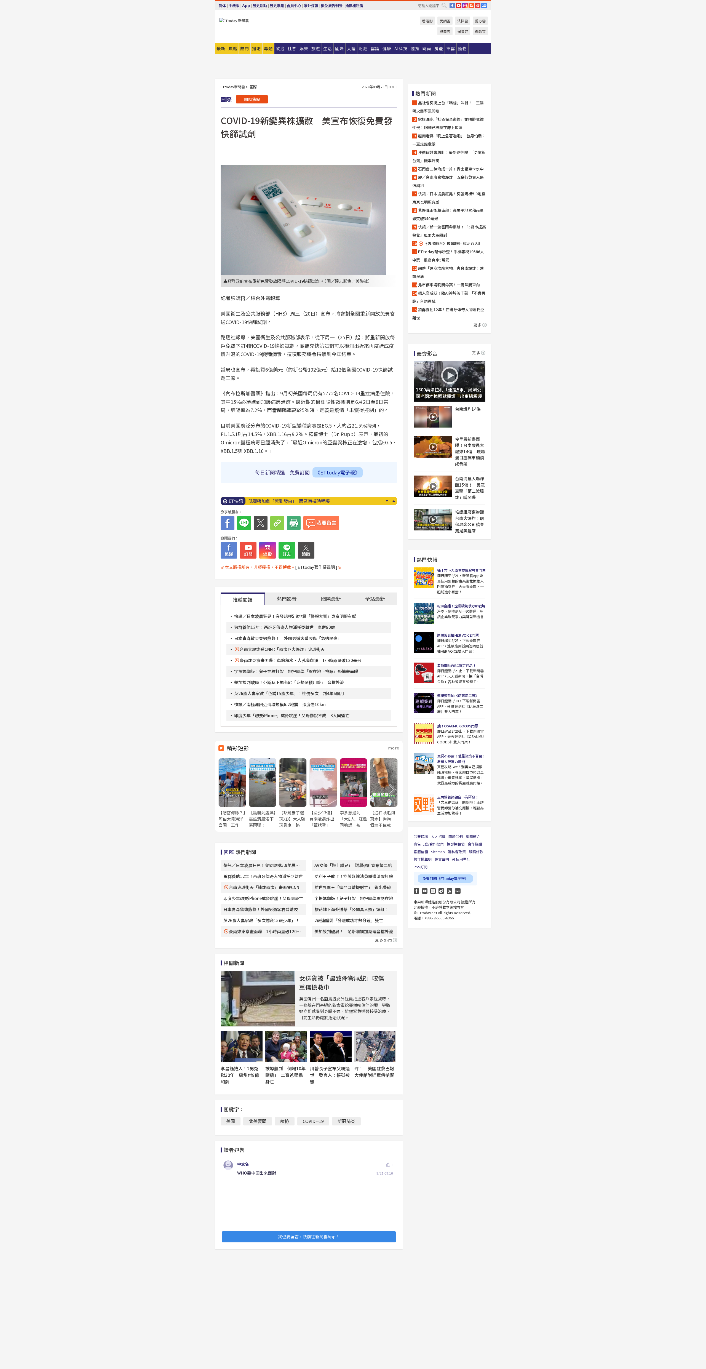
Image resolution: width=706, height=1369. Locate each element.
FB (452, 5)
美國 (230, 1121)
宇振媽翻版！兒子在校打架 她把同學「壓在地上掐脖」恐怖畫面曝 (296, 671)
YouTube (458, 5)
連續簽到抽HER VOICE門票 (457, 635)
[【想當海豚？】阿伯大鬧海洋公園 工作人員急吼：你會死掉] (232, 793)
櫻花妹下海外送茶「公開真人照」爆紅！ (351, 909)
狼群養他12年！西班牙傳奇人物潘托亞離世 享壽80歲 (284, 627)
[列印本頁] (294, 523)
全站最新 (375, 598)
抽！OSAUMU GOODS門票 (457, 725)
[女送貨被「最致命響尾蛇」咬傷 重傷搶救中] (258, 998)
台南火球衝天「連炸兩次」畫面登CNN (264, 887)
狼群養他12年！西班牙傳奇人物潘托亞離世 (290, 501)
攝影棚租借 (354, 6)
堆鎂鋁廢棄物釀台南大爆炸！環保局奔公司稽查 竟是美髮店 (470, 521)
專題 (268, 48)
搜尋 (444, 5)
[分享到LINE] (244, 523)
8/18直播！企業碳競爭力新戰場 (461, 606)
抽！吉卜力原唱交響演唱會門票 (461, 570)
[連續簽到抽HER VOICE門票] (424, 642)
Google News (484, 5)
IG (465, 5)
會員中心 (294, 6)
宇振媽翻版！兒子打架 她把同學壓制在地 (353, 898)
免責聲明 (442, 859)
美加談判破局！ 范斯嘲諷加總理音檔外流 (353, 931)
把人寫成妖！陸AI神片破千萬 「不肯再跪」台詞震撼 (448, 297)
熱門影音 (287, 598)
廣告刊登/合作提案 (429, 844)
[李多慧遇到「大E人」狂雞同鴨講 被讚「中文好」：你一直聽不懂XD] (353, 793)
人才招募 (438, 836)
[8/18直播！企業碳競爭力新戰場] (424, 613)
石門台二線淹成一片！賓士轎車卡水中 (451, 169)
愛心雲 (480, 20)
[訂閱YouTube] (248, 550)
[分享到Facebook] (227, 523)
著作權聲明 (423, 859)
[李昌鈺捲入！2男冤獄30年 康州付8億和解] (242, 1046)
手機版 (234, 6)
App (246, 6)
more (393, 748)
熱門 (244, 48)
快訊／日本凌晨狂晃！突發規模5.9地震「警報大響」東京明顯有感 (295, 616)
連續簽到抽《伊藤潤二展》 (457, 695)
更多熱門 (384, 940)
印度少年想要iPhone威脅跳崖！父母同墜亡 (263, 898)
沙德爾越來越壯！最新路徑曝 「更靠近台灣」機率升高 (449, 156)
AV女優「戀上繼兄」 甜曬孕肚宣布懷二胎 (353, 865)
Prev (393, 501)
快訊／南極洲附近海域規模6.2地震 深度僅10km (280, 704)
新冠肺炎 (346, 1121)
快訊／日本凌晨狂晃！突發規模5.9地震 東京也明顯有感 (449, 198)
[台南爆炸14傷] (433, 417)
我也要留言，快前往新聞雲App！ (309, 1236)
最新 (220, 48)
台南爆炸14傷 (468, 409)
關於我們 (455, 836)
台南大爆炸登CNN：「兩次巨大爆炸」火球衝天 (282, 649)
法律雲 (462, 20)
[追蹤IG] (267, 550)
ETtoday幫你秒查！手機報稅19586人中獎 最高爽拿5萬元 (448, 256)
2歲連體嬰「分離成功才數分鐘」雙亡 (348, 920)
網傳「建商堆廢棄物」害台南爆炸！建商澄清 (448, 272)
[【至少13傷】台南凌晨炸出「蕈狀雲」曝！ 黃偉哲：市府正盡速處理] (323, 793)
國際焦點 (252, 99)
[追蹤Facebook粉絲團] (229, 550)
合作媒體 (475, 844)
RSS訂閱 (420, 866)
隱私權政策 (457, 851)
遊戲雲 (480, 31)
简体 (222, 6)
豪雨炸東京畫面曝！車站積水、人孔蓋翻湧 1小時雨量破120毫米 (300, 660)
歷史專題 (277, 6)
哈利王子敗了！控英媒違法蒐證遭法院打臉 (353, 876)
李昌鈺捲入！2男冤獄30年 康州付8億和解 (240, 1075)
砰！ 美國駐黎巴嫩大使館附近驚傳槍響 (374, 1071)
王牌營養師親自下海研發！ (457, 797)
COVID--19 (313, 1121)
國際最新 (331, 598)
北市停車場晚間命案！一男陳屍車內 (449, 284)
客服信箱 (421, 851)
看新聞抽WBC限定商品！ (456, 665)
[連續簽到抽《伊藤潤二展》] (424, 703)
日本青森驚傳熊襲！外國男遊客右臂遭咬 (260, 909)
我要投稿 (421, 836)
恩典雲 (445, 31)
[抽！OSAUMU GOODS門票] (424, 733)
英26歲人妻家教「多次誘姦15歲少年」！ (261, 920)
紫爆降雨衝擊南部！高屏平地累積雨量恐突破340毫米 (448, 214)
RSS (471, 5)
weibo (477, 5)
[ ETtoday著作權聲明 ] (316, 567)
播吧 (256, 48)
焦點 (232, 48)
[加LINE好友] (287, 550)
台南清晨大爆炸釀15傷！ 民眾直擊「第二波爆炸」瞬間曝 (470, 488)
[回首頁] (234, 20)
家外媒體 (311, 6)
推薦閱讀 (243, 599)
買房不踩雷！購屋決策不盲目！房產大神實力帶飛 (461, 758)
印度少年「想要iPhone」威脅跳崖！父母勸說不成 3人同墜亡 (291, 715)
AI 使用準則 (461, 859)
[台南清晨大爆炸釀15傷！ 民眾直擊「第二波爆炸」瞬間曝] (433, 486)
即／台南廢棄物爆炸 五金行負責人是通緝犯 (448, 181)
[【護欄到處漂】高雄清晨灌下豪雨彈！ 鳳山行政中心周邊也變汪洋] (262, 793)
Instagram (433, 891)
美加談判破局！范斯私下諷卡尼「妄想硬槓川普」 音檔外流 (289, 682)
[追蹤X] (306, 550)
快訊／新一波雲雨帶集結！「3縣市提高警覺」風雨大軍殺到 (449, 231)
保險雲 (462, 31)
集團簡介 (473, 836)
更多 (478, 324)
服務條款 (476, 851)
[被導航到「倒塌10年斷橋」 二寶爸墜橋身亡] (286, 1046)
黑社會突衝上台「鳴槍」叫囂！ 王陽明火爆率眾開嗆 (448, 107)
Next (386, 501)
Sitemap (438, 851)
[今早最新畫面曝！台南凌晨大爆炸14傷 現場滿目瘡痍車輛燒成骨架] (433, 447)
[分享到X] (261, 523)
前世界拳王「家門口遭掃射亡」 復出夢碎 (352, 887)
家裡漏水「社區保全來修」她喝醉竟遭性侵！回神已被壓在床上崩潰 (448, 123)
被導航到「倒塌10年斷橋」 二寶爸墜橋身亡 (285, 1075)
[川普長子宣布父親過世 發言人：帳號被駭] (331, 1046)
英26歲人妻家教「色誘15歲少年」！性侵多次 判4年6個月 (289, 693)
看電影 (427, 20)
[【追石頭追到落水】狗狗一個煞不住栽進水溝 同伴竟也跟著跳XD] (384, 793)
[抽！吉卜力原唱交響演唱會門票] (424, 577)
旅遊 (315, 48)
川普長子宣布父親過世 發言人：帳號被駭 (330, 1075)
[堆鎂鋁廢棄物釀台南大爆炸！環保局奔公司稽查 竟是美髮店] (433, 519)
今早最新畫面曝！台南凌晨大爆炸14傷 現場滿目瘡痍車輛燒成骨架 (470, 451)
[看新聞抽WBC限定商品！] (424, 673)
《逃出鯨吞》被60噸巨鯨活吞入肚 (453, 243)
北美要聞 (257, 1121)
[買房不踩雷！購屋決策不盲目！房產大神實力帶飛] (424, 763)
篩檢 (284, 1121)
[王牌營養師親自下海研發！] (424, 804)
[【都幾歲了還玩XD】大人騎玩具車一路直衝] (293, 793)
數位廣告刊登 (332, 6)
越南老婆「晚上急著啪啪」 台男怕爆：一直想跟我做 (449, 140)
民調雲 (445, 20)
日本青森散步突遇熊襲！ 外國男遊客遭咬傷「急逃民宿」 (288, 638)
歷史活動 (260, 6)
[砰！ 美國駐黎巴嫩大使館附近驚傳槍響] (375, 1046)
